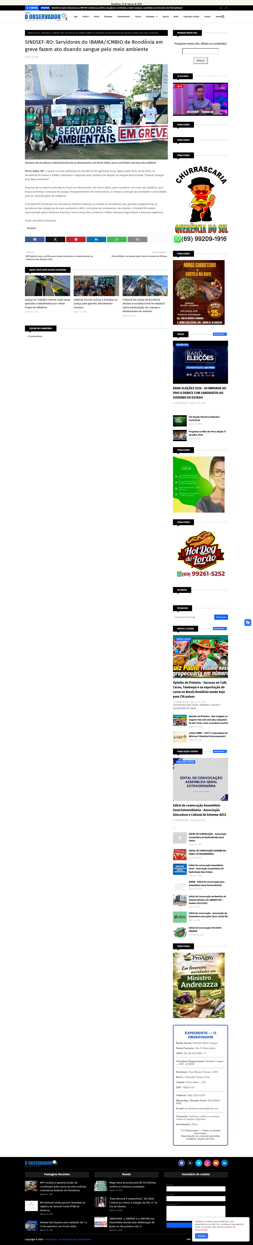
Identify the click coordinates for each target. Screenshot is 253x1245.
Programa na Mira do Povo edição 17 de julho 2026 (207, 433)
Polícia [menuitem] (96, 17)
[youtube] (216, 1163)
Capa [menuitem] (75, 17)
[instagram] (207, 1163)
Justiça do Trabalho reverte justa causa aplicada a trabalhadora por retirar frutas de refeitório (47, 303)
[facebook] (181, 1163)
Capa (188, 1239)
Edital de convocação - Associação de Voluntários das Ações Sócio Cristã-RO (208, 915)
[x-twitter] (190, 1163)
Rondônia (46, 33)
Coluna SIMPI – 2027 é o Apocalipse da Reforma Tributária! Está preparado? (208, 735)
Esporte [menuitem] (166, 17)
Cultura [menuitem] (138, 17)
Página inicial (34, 33)
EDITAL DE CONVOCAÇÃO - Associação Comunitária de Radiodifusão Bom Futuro (207, 837)
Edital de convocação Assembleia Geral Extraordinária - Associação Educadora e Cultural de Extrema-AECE (199, 810)
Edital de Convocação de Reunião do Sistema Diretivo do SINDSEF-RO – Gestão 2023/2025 (207, 899)
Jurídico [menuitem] (207, 17)
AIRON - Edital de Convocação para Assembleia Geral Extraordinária (206, 884)
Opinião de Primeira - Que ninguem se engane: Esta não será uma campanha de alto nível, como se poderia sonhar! (208, 719)
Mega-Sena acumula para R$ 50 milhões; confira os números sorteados (132, 1184)
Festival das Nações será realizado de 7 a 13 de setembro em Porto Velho (63, 1224)
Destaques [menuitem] (108, 17)
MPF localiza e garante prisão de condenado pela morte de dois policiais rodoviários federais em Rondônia (63, 1186)
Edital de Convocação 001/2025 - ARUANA (206, 930)
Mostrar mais (219, 334)
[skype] (198, 1163)
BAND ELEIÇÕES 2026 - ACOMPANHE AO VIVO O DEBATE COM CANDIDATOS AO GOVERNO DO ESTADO (199, 392)
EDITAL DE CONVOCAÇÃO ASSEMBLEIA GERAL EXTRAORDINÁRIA (207, 852)
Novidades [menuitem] (150, 17)
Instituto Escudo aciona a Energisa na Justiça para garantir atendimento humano (95, 303)
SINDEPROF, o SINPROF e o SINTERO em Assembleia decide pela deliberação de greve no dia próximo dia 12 (132, 1222)
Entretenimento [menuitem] (124, 17)
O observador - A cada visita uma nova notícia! (67, 1239)
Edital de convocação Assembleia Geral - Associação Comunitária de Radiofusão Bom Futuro (206, 868)
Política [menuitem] (86, 17)
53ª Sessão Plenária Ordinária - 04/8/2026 (205, 419)
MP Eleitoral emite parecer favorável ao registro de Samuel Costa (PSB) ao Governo (62, 1206)
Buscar (200, 60)
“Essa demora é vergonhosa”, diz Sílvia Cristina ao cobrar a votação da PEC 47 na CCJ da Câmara (133, 1202)
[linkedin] (224, 1163)
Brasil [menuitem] (176, 17)
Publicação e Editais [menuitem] (191, 17)
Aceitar (201, 1235)
